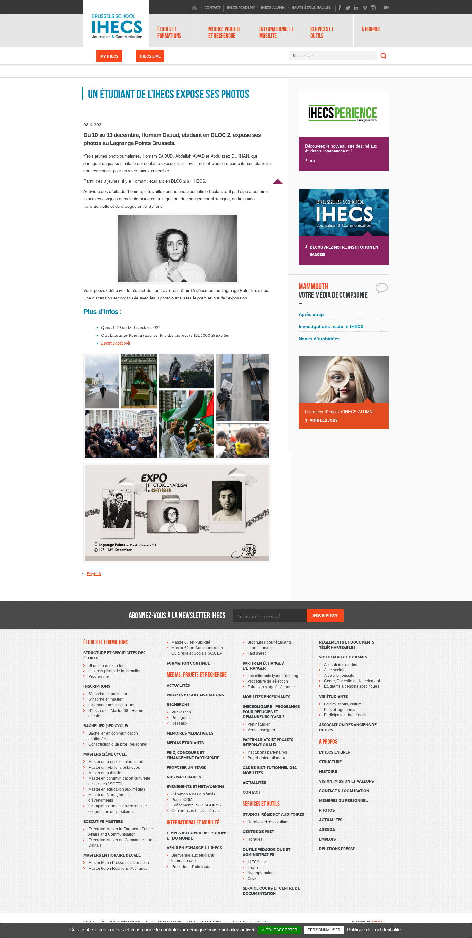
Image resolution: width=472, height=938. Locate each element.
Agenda (327, 829)
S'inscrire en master (105, 699)
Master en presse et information (115, 761)
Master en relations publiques (114, 767)
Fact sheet (257, 653)
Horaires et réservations (268, 822)
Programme (98, 676)
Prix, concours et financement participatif (193, 755)
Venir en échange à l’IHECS (194, 848)
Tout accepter (281, 930)
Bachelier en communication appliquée (113, 736)
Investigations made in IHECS (331, 326)
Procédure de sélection (268, 681)
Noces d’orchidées (319, 338)
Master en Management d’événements (109, 798)
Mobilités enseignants (266, 697)
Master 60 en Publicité (190, 642)
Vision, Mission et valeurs (346, 781)
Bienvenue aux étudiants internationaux (193, 858)
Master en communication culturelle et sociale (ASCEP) (119, 781)
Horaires (255, 839)
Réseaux (179, 723)
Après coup (311, 314)
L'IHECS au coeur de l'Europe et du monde (196, 836)
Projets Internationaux (267, 758)
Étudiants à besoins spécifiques (351, 686)
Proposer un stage (186, 767)
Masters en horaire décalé (112, 855)
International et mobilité (276, 32)
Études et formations (169, 32)
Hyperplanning (261, 873)
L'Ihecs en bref (334, 752)
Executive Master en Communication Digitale (120, 843)
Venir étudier (259, 724)
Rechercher (384, 55)
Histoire (328, 771)
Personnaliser (324, 930)
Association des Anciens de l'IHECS (348, 727)
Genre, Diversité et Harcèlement (352, 681)
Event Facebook (115, 343)
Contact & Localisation (344, 791)
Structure (330, 762)
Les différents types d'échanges (275, 676)
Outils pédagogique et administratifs (266, 852)
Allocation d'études (340, 664)
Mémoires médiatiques (190, 733)
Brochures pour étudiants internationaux (270, 645)
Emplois (327, 839)
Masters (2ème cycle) (105, 754)
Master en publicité (104, 773)
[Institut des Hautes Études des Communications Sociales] (116, 23)
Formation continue (188, 663)
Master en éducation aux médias (116, 789)
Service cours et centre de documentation (271, 891)
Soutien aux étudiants (343, 657)
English (94, 573)
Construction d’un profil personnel (117, 744)
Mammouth (313, 286)
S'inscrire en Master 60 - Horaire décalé (116, 713)
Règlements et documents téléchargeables (346, 645)
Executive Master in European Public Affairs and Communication (120, 832)
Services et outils (322, 32)
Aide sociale (334, 670)
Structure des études (106, 665)
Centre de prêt (258, 832)
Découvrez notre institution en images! (344, 251)
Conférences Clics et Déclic (195, 810)
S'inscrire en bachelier (107, 694)
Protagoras (181, 717)
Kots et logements (339, 709)
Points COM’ (182, 799)
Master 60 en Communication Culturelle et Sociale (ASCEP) (197, 651)
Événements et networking (195, 787)
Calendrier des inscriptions (111, 705)
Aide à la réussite (339, 675)
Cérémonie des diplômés (193, 794)
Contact (251, 792)
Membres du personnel (343, 800)
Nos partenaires (184, 777)
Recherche (178, 705)
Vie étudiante (333, 696)
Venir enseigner (261, 730)
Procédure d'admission (191, 866)
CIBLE (378, 922)
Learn (253, 867)
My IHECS (109, 56)
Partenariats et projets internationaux (268, 742)
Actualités (178, 685)
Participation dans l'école (346, 715)
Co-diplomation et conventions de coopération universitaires (117, 809)
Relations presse (337, 849)
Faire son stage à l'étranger (271, 687)
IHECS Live (150, 56)
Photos (327, 810)
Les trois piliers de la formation (115, 671)
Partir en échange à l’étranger (263, 666)
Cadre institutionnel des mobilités (270, 770)
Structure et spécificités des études (114, 655)
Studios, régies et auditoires (273, 814)
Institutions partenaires (267, 752)
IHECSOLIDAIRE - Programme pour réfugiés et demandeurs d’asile (271, 711)
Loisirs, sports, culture (343, 704)
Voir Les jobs (323, 420)
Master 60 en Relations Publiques (117, 868)
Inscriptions (96, 686)
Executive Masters (103, 821)
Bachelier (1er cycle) (105, 726)
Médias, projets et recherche (224, 32)
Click (252, 878)
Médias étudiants (185, 743)
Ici (312, 161)
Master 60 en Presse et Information (118, 862)
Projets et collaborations (195, 695)
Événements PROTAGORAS (196, 805)
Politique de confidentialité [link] (374, 929)
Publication (181, 712)
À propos (371, 29)
